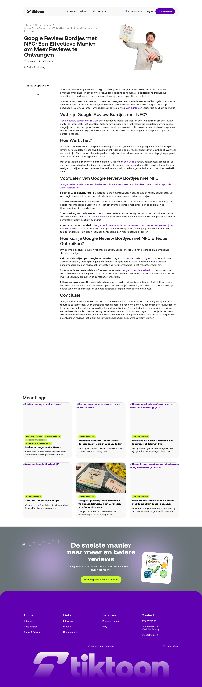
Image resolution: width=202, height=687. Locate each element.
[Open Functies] (75, 11)
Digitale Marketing (34, 437)
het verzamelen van (94, 216)
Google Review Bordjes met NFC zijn (79, 120)
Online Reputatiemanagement (38, 443)
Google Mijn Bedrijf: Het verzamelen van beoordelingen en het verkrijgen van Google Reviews (99, 504)
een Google (130, 161)
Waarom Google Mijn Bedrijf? (42, 500)
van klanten (132, 108)
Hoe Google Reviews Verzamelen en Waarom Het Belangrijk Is (152, 442)
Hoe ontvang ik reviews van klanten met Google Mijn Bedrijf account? (153, 502)
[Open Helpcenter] (105, 11)
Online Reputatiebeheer (35, 440)
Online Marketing (52, 437)
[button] (48, 85)
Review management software (43, 447)
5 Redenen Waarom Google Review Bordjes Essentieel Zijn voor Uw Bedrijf (100, 442)
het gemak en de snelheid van (138, 270)
